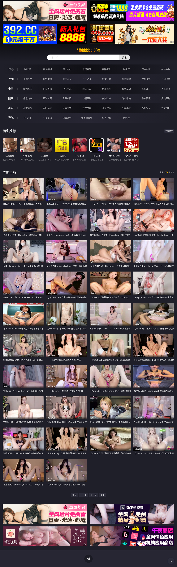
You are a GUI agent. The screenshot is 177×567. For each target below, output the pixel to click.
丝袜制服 (126, 79)
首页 (74, 495)
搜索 (124, 57)
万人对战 (67, 69)
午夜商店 (47, 117)
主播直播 (146, 79)
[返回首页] (171, 561)
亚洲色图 (47, 98)
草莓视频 (67, 117)
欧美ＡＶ (67, 79)
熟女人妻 (106, 79)
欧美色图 (67, 98)
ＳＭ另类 (165, 79)
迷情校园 (106, 108)
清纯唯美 (126, 98)
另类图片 (165, 98)
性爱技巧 (165, 108)
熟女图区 (146, 98)
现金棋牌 (146, 69)
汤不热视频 (86, 117)
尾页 (103, 495)
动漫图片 (86, 98)
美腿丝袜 (106, 98)
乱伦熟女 (146, 88)
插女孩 (27, 117)
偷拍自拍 (47, 88)
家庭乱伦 (47, 108)
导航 (11, 118)
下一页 (93, 495)
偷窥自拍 (27, 98)
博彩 (11, 69)
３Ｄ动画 (86, 79)
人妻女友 (67, 108)
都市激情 (27, 108)
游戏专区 (86, 69)
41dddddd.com (88, 50)
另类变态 (165, 88)
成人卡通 (67, 88)
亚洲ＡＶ (27, 79)
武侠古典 (86, 108)
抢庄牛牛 (165, 69)
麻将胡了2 (107, 69)
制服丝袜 (106, 88)
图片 (11, 98)
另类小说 (126, 108)
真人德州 (47, 69)
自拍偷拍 (47, 79)
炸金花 (126, 69)
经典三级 (126, 88)
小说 (11, 108)
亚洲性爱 (27, 88)
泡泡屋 (126, 117)
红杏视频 (106, 117)
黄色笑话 (146, 108)
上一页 (84, 495)
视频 (11, 79)
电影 (11, 89)
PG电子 (27, 69)
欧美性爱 (86, 88)
